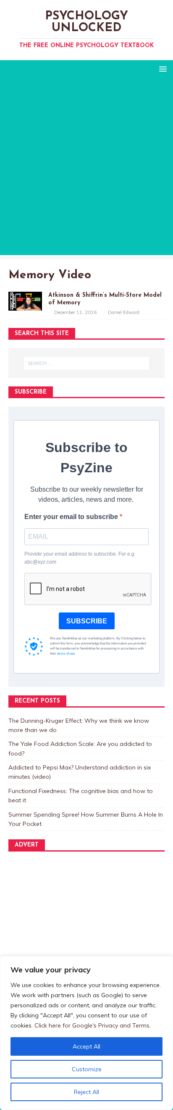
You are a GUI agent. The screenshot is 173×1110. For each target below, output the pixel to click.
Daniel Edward (123, 312)
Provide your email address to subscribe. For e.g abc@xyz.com (79, 558)
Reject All (86, 1092)
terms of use (66, 653)
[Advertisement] (86, 168)
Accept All (86, 1046)
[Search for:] (86, 363)
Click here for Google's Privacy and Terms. (92, 1025)
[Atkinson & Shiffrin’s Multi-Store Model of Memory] (25, 305)
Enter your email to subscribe (72, 516)
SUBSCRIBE (86, 621)
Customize (87, 1069)
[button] (161, 68)
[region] (86, 1033)
